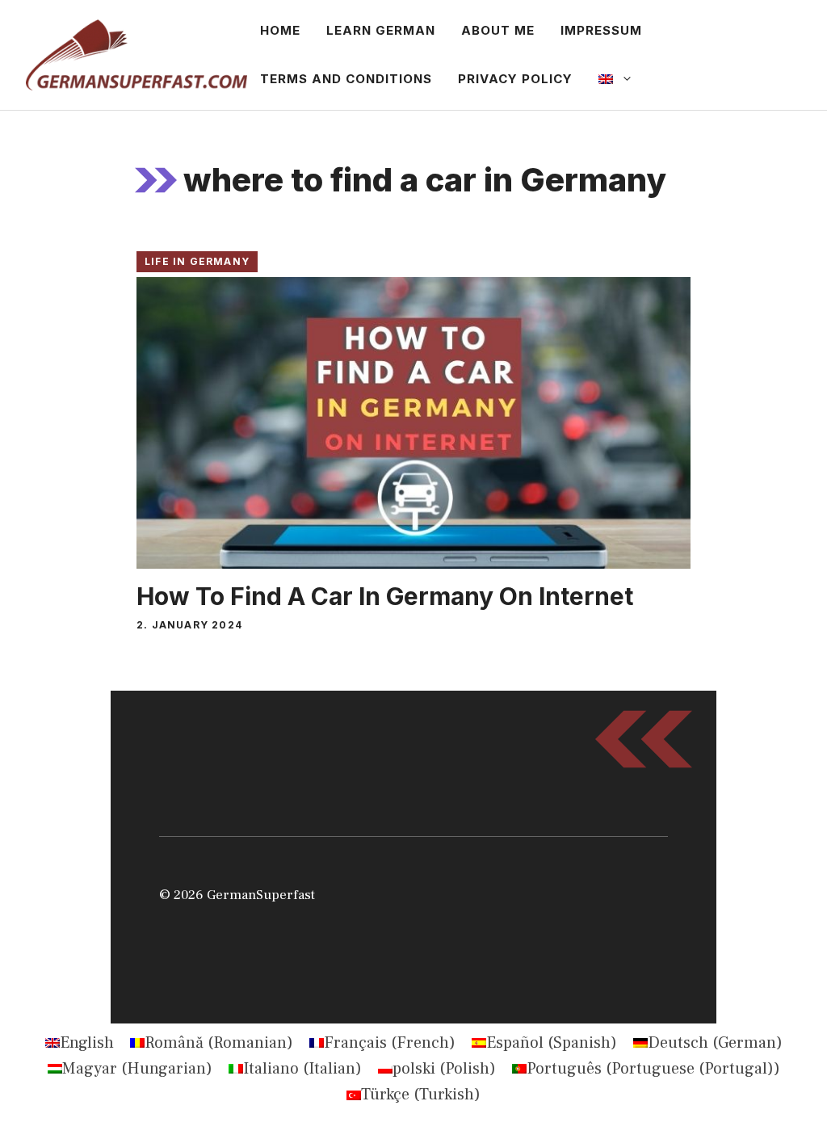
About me (498, 30)
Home (280, 30)
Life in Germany (197, 261)
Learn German (380, 30)
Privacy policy (515, 78)
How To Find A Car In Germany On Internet (384, 596)
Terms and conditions (346, 78)
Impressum (601, 30)
